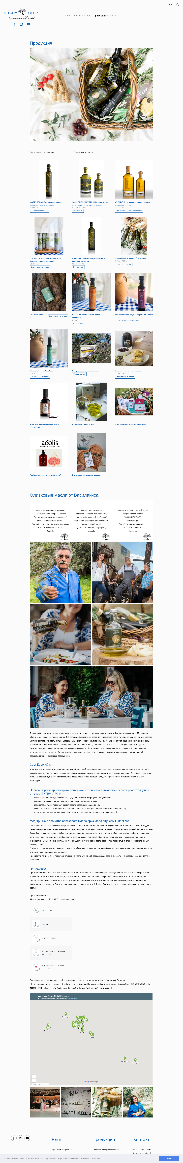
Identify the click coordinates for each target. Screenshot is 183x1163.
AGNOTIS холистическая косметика (130, 424)
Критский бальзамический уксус (44, 424)
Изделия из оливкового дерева (86, 475)
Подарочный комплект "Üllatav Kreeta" (131, 258)
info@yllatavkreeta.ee (110, 1150)
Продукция (99, 15)
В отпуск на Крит (83, 15)
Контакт (114, 15)
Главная (67, 15)
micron (45, 924)
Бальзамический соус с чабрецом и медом (134, 315)
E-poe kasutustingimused (62, 1150)
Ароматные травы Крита (83, 424)
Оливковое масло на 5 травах (128, 371)
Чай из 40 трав (36, 315)
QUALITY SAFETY (49, 938)
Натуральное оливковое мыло (85, 371)
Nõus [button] (169, 1159)
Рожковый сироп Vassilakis (41, 371)
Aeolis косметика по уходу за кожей (45, 475)
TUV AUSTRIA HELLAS (51, 966)
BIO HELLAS (47, 910)
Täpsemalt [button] (95, 1158)
